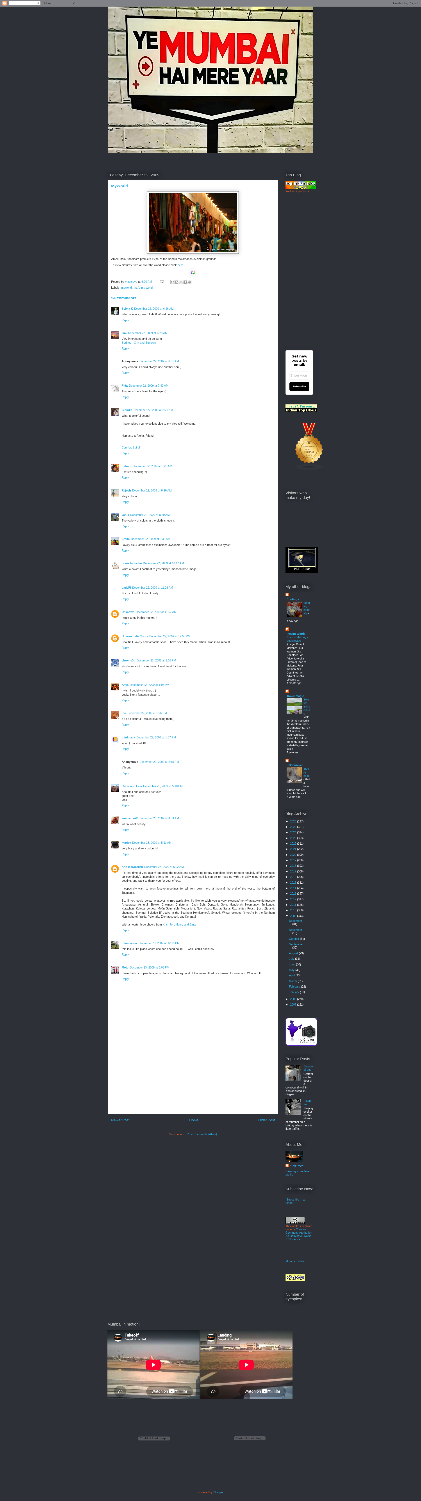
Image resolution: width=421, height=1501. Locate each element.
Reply (125, 320)
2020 (293, 854)
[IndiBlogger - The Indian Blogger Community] (301, 1044)
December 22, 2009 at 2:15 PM (159, 761)
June (292, 964)
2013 (293, 893)
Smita (126, 539)
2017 (293, 871)
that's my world (143, 287)
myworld (126, 287)
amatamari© (130, 818)
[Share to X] (181, 282)
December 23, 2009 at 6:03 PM (149, 967)
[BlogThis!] (177, 282)
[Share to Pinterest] (189, 282)
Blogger (218, 1492)
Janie (125, 514)
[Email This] (172, 282)
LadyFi (126, 587)
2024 (293, 832)
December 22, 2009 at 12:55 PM (169, 636)
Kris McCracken (132, 866)
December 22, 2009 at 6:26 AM (154, 308)
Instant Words (296, 633)
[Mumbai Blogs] (309, 469)
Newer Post (120, 1120)
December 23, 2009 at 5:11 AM (151, 842)
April (292, 975)
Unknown (128, 612)
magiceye (131, 281)
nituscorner (129, 943)
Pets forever (295, 765)
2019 (293, 860)
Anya (125, 684)
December (295, 920)
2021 (293, 849)
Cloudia (127, 410)
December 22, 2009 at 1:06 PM (149, 684)
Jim (124, 333)
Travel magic (295, 696)
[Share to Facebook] (185, 282)
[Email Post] (162, 281)
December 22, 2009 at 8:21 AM (153, 410)
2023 (293, 838)
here (180, 265)
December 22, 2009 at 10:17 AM (163, 563)
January (294, 992)
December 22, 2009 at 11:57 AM (156, 612)
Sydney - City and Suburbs (139, 342)
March (293, 981)
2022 (293, 843)
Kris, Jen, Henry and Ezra (179, 924)
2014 (293, 888)
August (294, 953)
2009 (293, 916)
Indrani (126, 466)
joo (124, 713)
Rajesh (126, 490)
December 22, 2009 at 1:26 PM (147, 713)
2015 (293, 882)
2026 (293, 821)
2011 (293, 904)
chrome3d (128, 660)
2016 (293, 877)
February (295, 986)
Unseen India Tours (135, 636)
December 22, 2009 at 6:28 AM (148, 333)
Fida (125, 385)
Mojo (125, 967)
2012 (293, 899)
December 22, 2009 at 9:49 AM (150, 539)
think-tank (128, 737)
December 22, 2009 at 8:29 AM (152, 490)
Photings (293, 599)
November (295, 929)
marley (126, 842)
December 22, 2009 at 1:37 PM (156, 737)
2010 (293, 910)
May (292, 970)
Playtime (307, 1102)
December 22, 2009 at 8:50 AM (150, 514)
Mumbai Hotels (295, 1261)
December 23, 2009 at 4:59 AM (159, 818)
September (296, 944)
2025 (293, 827)
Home (194, 1120)
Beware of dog (308, 1068)
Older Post (266, 1120)
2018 (293, 865)
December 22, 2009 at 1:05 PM (156, 660)
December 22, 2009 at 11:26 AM (152, 587)
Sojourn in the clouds (306, 706)
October (294, 938)
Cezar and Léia (132, 786)
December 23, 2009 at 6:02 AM (164, 866)
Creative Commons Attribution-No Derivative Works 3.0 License (299, 1234)
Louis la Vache (132, 563)
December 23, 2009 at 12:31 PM (159, 943)
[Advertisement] (193, 1080)
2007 (293, 1004)
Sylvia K (127, 308)
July (292, 958)
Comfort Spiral (131, 447)
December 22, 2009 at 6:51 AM (159, 361)
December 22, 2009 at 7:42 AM (148, 385)
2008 (293, 999)
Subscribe (299, 386)
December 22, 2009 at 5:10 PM (163, 786)
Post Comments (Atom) (202, 1134)
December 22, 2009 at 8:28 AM (152, 466)
